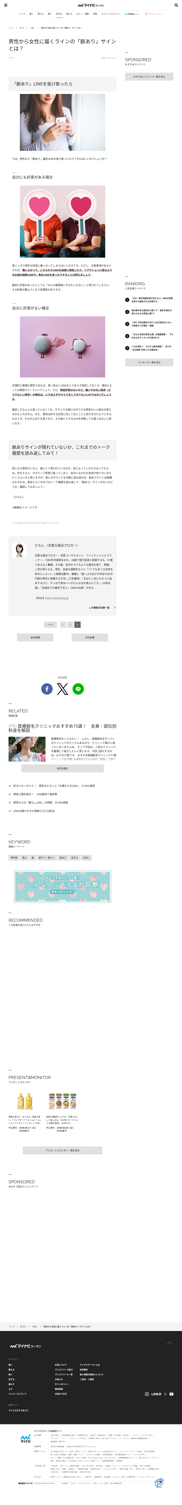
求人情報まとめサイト (59, 1451)
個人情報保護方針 (116, 1483)
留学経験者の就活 (68, 1435)
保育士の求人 (141, 1469)
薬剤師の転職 (83, 1469)
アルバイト (55, 1438)
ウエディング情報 (93, 1455)
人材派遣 (54, 1466)
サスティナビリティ (84, 1483)
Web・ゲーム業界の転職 (69, 1466)
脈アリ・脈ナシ (47, 857)
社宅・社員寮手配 (128, 1477)
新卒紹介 (99, 1466)
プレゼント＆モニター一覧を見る (63, 1150)
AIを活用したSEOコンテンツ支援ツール (84, 1461)
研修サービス (56, 1477)
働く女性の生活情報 (58, 1455)
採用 (95, 1483)
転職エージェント (112, 1466)
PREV (50, 624)
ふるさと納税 (81, 1458)
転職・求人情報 (115, 1435)
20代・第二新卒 (88, 1466)
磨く (50, 13)
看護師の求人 (96, 1469)
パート (64, 1438)
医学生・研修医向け (98, 1435)
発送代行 (88, 1477)
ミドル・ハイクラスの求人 (143, 1435)
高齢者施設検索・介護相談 (112, 1461)
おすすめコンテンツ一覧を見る (149, 76)
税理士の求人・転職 (58, 1469)
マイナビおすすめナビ (18, 1410)
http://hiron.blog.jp (57, 598)
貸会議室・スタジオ (111, 1477)
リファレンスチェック (146, 1477)
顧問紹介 (72, 1469)
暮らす (69, 13)
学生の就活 (55, 1435)
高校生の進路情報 (57, 1446)
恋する (59, 13)
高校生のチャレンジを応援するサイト (102, 1451)
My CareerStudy (96, 1458)
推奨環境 (59, 1389)
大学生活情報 (149, 1451)
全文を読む (62, 768)
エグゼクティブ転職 (129, 1466)
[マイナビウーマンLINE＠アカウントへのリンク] (156, 1394)
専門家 (14, 857)
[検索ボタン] (176, 5)
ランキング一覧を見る (149, 362)
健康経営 (97, 1477)
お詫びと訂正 (61, 1393)
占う (79, 13)
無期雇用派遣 (154, 1469)
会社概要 (64, 1483)
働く (31, 13)
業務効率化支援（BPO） (72, 1477)
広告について (61, 1364)
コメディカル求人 (110, 1469)
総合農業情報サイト (123, 1455)
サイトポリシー (62, 1384)
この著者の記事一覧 (100, 607)
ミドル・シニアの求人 (77, 1438)
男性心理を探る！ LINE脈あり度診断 (35, 794)
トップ (22, 13)
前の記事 (35, 637)
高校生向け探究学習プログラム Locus (81, 1446)
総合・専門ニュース (77, 1451)
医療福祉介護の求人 (58, 1441)
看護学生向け (83, 1435)
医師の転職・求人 (126, 1469)
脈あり (63, 857)
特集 (95, 13)
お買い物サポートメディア (148, 1458)
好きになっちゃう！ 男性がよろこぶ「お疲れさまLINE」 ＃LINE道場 (54, 785)
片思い (32, 28)
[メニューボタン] (6, 5)
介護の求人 (55, 1472)
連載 (87, 13)
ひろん (12, 57)
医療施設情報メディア (127, 1458)
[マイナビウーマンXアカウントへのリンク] (165, 1394)
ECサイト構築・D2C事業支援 (62, 1458)
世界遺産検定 (108, 1455)
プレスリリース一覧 (64, 1374)
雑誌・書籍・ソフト (76, 1455)
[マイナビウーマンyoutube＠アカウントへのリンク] (171, 1394)
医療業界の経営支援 (69, 1472)
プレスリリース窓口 (64, 1369)
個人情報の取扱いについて (92, 1374)
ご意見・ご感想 (87, 1379)
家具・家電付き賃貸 (58, 1461)
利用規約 (84, 1369)
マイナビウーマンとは (90, 1364)
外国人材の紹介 (86, 1472)
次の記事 (89, 637)
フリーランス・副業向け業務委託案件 (133, 1438)
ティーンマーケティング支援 (130, 1451)
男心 (24, 857)
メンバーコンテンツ (110, 13)
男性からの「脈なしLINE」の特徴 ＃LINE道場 (40, 802)
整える (41, 13)
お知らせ (59, 1379)
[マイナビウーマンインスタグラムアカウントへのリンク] (147, 1394)
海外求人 (126, 1435)
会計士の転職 (145, 1466)
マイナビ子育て (139, 1455)
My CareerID (110, 1458)
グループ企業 (103, 1483)
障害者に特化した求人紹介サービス (102, 1438)
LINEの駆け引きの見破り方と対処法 (34, 811)
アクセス (73, 1483)
